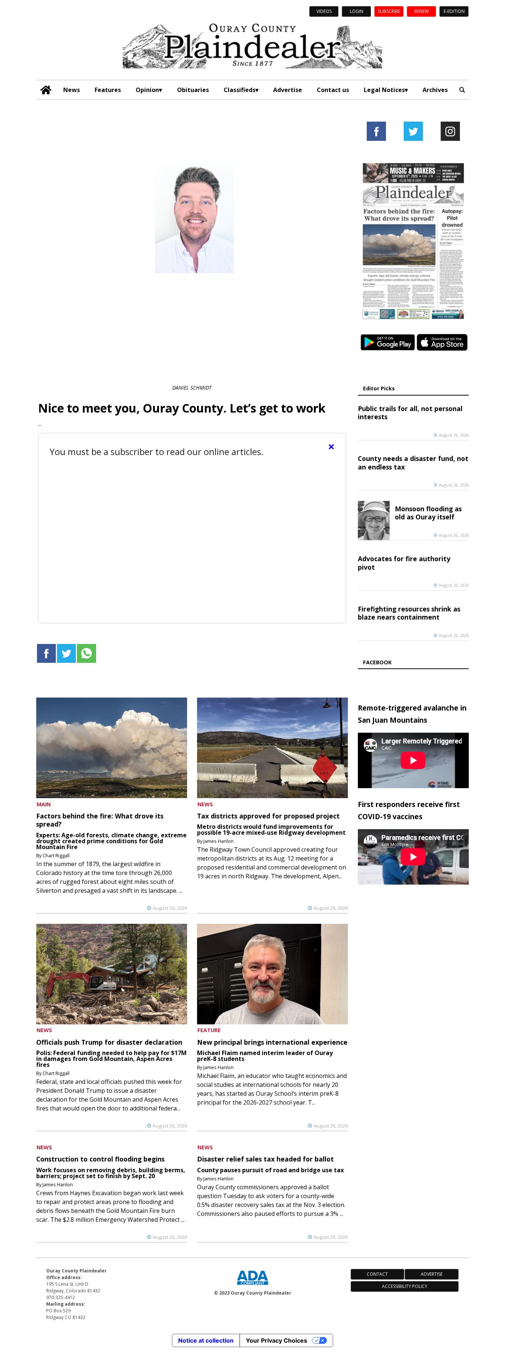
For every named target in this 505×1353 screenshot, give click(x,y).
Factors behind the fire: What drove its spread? (99, 819)
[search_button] (462, 89)
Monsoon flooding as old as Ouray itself (428, 512)
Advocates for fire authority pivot (404, 562)
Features (108, 90)
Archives (435, 90)
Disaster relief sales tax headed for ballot (265, 1158)
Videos (324, 11)
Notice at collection (206, 1340)
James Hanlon (218, 841)
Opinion (147, 90)
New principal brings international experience (272, 1042)
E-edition (454, 11)
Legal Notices (384, 90)
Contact (377, 1274)
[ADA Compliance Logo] (252, 1286)
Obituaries (193, 90)
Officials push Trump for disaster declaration (109, 1042)
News (71, 90)
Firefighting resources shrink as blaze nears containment (409, 612)
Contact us (333, 90)
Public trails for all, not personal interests (410, 412)
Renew (421, 11)
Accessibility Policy (404, 1286)
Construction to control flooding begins (100, 1158)
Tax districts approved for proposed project (268, 815)
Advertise (287, 90)
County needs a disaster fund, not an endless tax (413, 462)
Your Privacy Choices (276, 1340)
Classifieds (239, 90)
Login (356, 11)
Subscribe (389, 11)
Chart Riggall (56, 855)
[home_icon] (46, 90)
